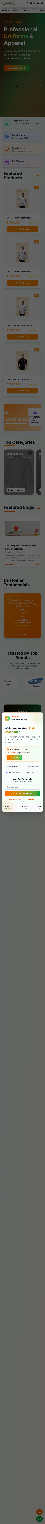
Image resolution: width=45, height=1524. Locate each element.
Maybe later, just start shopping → (22, 799)
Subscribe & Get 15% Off (22, 793)
